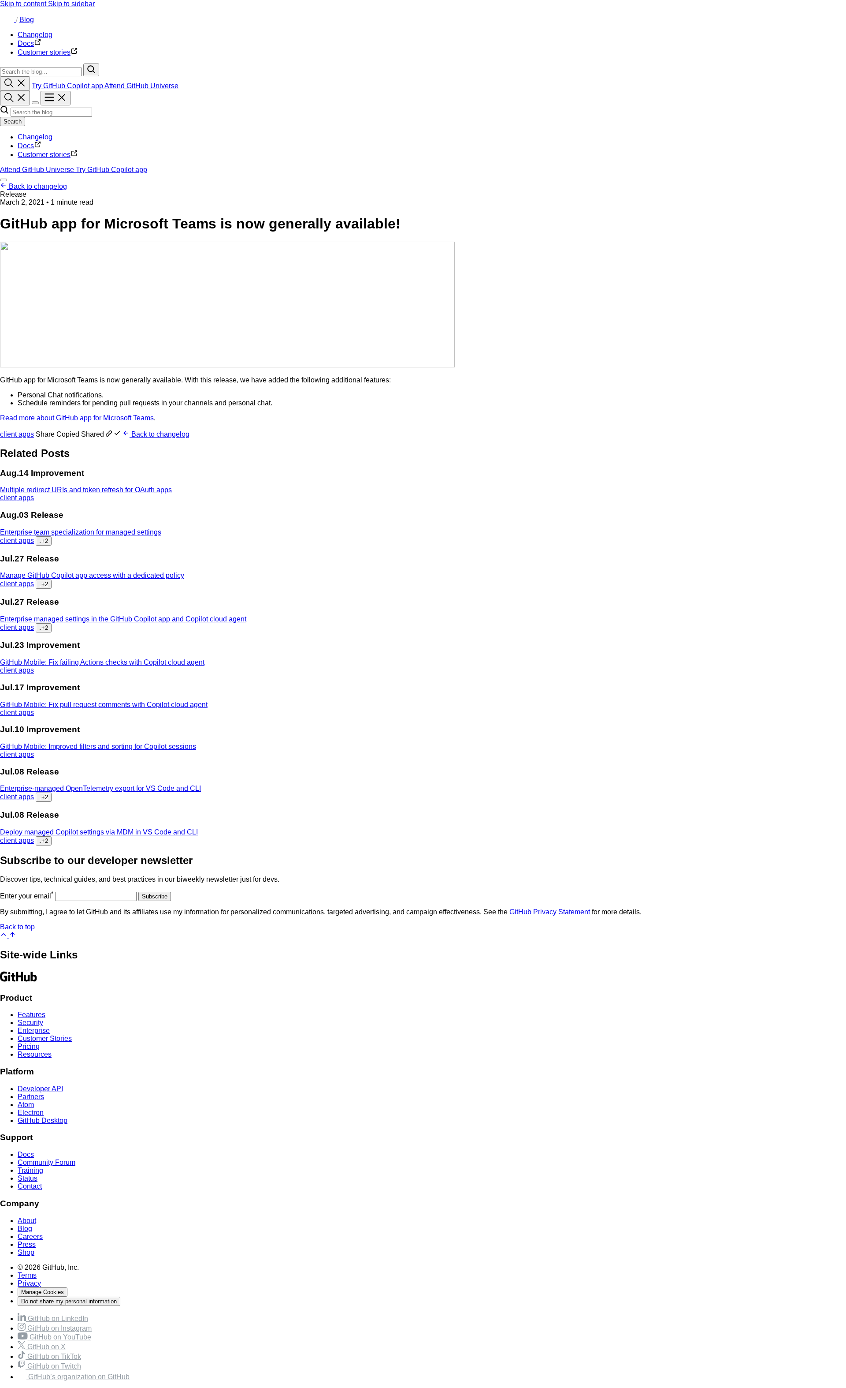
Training (30, 1170)
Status (27, 1178)
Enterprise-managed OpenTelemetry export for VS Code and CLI (100, 788)
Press (27, 1244)
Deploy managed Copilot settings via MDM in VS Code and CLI (99, 832)
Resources (35, 1054)
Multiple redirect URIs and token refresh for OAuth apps (86, 490)
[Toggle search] (15, 83)
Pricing (29, 1046)
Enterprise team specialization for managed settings (80, 532)
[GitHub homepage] (8, 19)
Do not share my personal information (69, 1301)
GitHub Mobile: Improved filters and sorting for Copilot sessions (98, 746)
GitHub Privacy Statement (549, 912)
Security (30, 1022)
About (27, 1220)
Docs (26, 146)
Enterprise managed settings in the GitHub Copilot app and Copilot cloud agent (123, 619)
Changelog (35, 137)
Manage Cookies (42, 1292)
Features (31, 1014)
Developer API (40, 1088)
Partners (31, 1096)
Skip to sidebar (71, 3)
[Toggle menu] (55, 98)
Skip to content (24, 3)
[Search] (91, 70)
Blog (26, 19)
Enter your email (26, 896)
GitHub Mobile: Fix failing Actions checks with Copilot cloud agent (102, 662)
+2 (43, 541)
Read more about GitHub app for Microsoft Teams (77, 418)
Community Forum (46, 1162)
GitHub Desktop (42, 1120)
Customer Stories (45, 1038)
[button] (79, 434)
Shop (26, 1252)
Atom (26, 1104)
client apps (17, 434)
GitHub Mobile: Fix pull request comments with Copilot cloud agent (104, 704)
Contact (30, 1186)
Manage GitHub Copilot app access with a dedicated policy (92, 575)
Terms (27, 1275)
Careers (30, 1236)
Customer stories (44, 154)
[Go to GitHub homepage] (18, 980)
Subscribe (154, 896)
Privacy (29, 1283)
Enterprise (34, 1030)
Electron (31, 1112)
